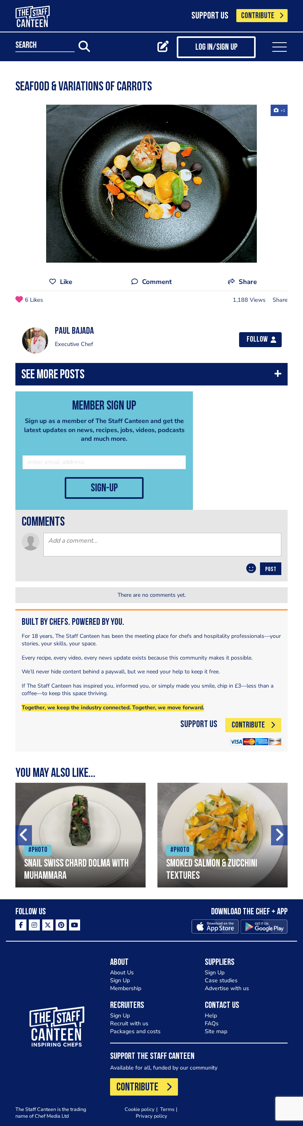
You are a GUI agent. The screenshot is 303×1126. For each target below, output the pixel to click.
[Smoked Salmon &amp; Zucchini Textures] (222, 835)
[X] (47, 925)
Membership (125, 988)
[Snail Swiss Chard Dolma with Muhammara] (80, 835)
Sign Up (120, 980)
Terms (167, 1109)
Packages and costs (135, 1031)
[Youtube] (74, 925)
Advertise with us (227, 988)
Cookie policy (140, 1109)
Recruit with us (129, 1023)
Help (211, 1015)
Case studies (221, 980)
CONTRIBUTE (257, 16)
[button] (151, 376)
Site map (216, 1031)
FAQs (212, 1023)
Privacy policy (151, 1116)
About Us (122, 972)
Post (270, 569)
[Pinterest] (61, 925)
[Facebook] (20, 925)
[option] (151, 184)
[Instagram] (34, 925)
